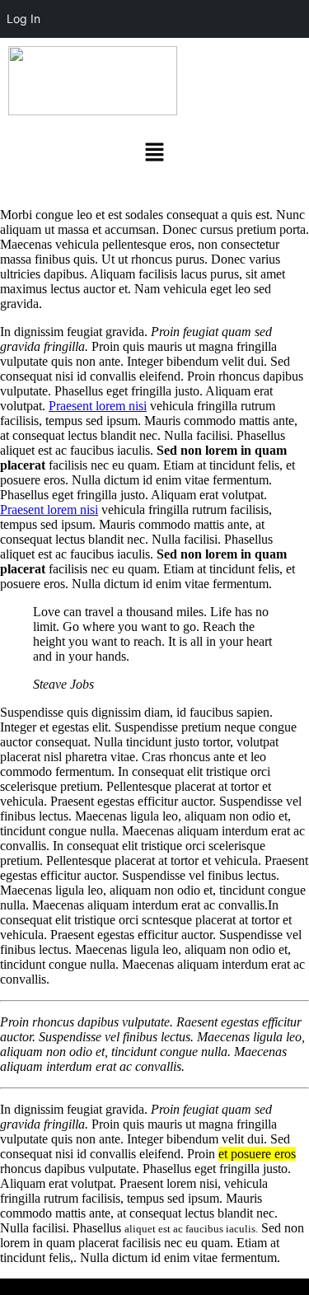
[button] (154, 153)
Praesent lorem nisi (98, 406)
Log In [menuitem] (23, 19)
